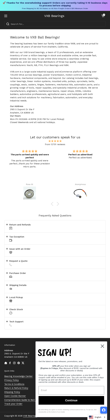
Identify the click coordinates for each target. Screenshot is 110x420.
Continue (71, 400)
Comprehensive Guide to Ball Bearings (24, 400)
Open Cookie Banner (15, 396)
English (98, 417)
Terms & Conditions (14, 384)
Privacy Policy (11, 380)
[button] (103, 16)
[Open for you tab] (103, 410)
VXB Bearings (54, 15)
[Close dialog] (102, 346)
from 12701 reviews (55, 144)
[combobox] (55, 24)
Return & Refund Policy (16, 388)
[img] (55, 141)
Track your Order (13, 404)
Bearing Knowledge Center (18, 376)
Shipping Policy (12, 392)
